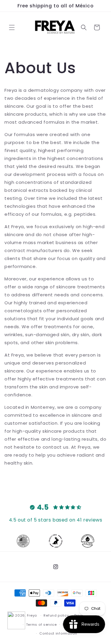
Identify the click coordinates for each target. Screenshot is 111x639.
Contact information (58, 633)
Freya (32, 615)
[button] (11, 27)
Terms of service (41, 624)
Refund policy (56, 615)
